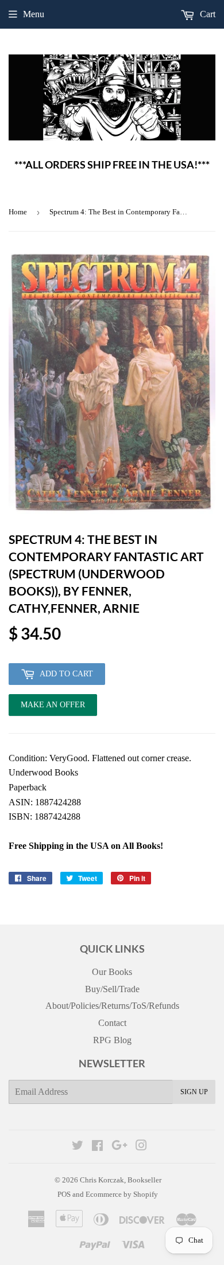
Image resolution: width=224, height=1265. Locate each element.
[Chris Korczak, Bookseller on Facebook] (97, 1147)
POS (64, 1194)
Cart (206, 14)
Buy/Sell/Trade (112, 989)
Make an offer (53, 708)
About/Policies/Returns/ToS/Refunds (112, 1006)
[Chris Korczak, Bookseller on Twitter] (77, 1147)
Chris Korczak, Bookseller (120, 1180)
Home (18, 211)
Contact (112, 1023)
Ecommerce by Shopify (122, 1194)
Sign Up (194, 1092)
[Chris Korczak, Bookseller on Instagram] (141, 1147)
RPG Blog (112, 1040)
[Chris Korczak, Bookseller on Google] (119, 1147)
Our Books (112, 972)
